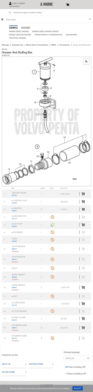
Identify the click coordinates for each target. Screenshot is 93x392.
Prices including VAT (76, 366)
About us (6, 364)
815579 (14, 203)
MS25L (53, 45)
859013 (14, 249)
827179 (14, 338)
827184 (14, 195)
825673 (14, 328)
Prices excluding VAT (76, 373)
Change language (72, 352)
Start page (5, 45)
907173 (14, 218)
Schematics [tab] (13, 27)
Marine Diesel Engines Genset (45, 31)
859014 (14, 259)
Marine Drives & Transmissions (48, 35)
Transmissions (64, 45)
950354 (14, 226)
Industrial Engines (17, 38)
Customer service (10, 354)
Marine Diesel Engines (19, 31)
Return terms (8, 372)
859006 (14, 277)
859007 (14, 287)
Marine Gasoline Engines (20, 35)
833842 (14, 241)
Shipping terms (36, 364)
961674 (14, 320)
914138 (14, 305)
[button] (20, 31)
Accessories (71, 35)
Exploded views (17, 45)
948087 (14, 211)
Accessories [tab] (25, 27)
